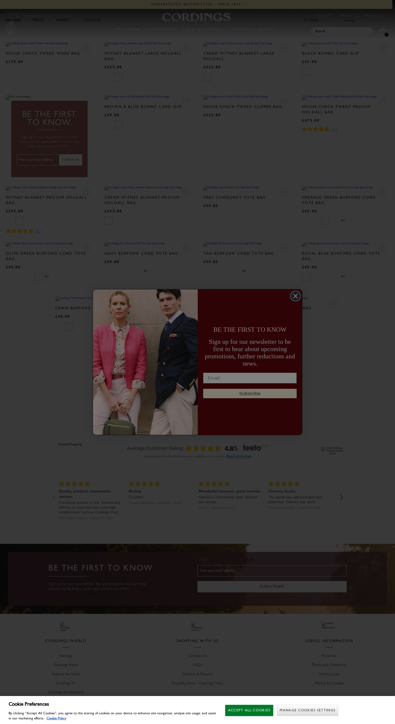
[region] (197, 710)
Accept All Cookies (249, 710)
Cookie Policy (56, 718)
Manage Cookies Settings (307, 710)
